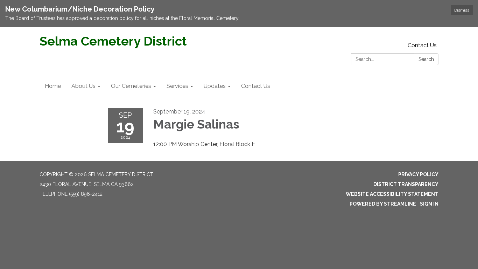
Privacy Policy (418, 174)
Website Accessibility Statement (392, 194)
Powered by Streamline (383, 204)
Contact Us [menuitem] (255, 86)
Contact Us (422, 45)
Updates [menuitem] (215, 86)
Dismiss (461, 10)
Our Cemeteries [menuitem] (131, 86)
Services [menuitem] (177, 86)
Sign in (429, 204)
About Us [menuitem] (83, 86)
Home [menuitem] (53, 86)
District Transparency (405, 184)
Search (426, 59)
